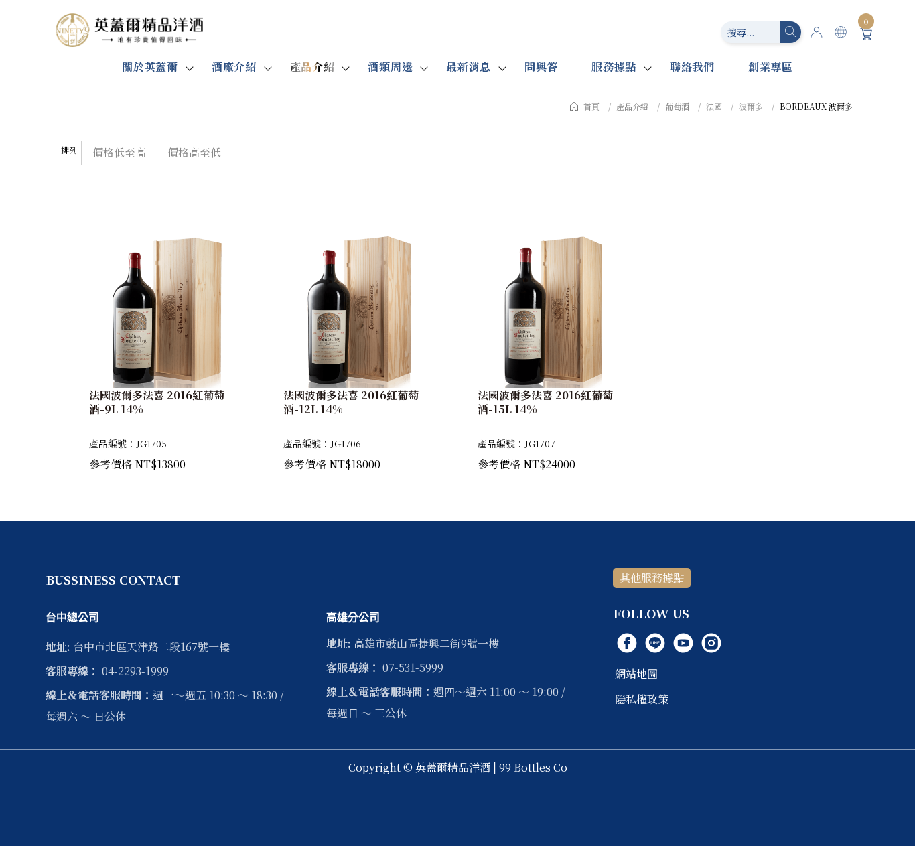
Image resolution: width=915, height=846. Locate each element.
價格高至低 (194, 152)
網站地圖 (636, 673)
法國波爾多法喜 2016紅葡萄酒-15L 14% (545, 402)
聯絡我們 (692, 66)
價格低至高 (119, 152)
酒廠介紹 (234, 66)
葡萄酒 (677, 106)
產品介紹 (312, 66)
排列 (69, 149)
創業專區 (770, 66)
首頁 (591, 106)
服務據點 (613, 66)
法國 (714, 106)
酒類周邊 (390, 66)
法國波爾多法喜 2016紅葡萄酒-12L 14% (351, 402)
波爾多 (751, 106)
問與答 (541, 66)
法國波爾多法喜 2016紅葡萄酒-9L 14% (156, 402)
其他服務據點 (652, 577)
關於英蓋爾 (150, 66)
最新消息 (468, 66)
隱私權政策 (641, 699)
